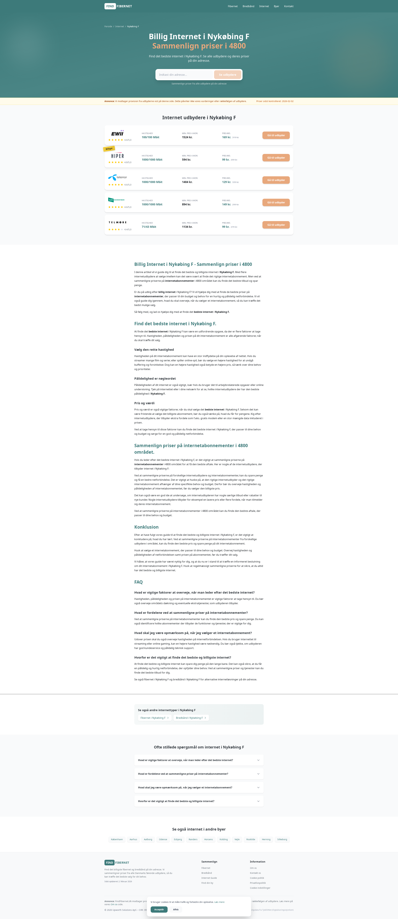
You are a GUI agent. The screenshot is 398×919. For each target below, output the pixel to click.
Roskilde (250, 839)
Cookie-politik (257, 877)
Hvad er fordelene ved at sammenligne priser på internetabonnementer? (183, 773)
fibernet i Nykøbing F (156, 679)
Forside (108, 26)
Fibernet (233, 6)
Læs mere (219, 901)
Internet (264, 6)
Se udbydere (227, 74)
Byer (276, 6)
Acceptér (159, 909)
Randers (193, 839)
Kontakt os (255, 872)
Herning (266, 839)
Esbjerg (178, 839)
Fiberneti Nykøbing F (153, 718)
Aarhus (133, 839)
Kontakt (289, 6)
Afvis (175, 909)
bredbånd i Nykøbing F (186, 679)
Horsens (208, 839)
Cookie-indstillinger (260, 887)
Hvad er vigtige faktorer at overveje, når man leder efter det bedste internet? (185, 760)
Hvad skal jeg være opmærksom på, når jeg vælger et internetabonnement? (185, 787)
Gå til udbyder (276, 135)
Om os (253, 867)
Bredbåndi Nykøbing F (189, 718)
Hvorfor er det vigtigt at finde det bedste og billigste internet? (176, 801)
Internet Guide (209, 877)
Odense (163, 839)
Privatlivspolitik (258, 882)
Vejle (237, 839)
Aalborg (148, 839)
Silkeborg (282, 839)
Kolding (224, 839)
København (117, 839)
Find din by (207, 882)
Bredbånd (248, 6)
